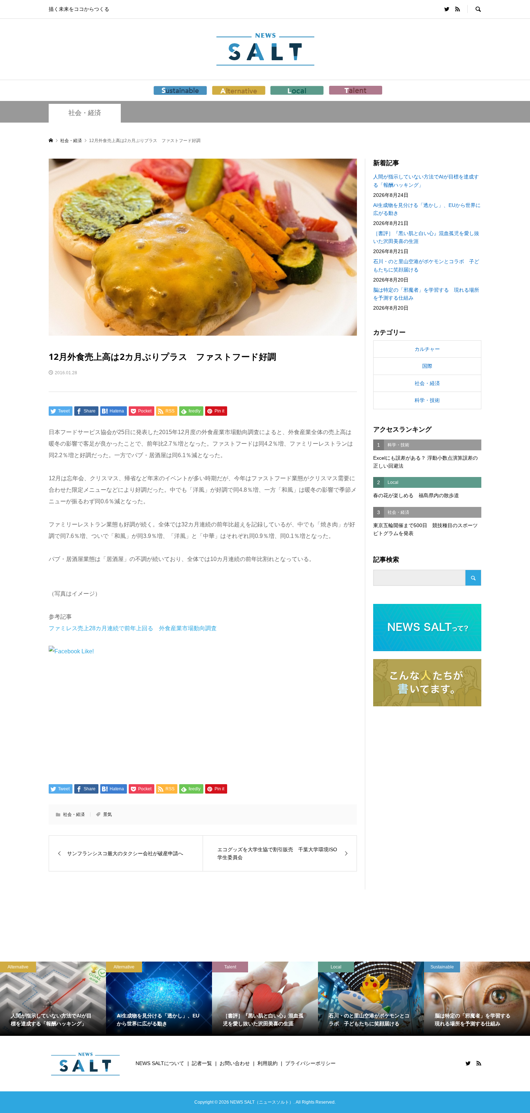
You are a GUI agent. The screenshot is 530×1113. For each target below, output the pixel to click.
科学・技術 (427, 400)
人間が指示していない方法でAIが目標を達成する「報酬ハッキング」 (426, 180)
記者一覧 (202, 1063)
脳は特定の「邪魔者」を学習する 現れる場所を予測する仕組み (426, 294)
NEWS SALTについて (160, 1063)
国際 (427, 366)
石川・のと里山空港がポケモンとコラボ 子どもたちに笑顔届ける (426, 265)
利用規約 (267, 1063)
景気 (107, 814)
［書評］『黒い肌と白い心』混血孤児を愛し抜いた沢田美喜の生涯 (426, 237)
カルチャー (427, 349)
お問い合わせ (235, 1063)
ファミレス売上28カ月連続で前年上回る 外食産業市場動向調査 (133, 628)
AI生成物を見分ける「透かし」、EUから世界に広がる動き (427, 209)
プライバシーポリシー (310, 1063)
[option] (53, 999)
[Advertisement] (203, 719)
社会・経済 (85, 112)
